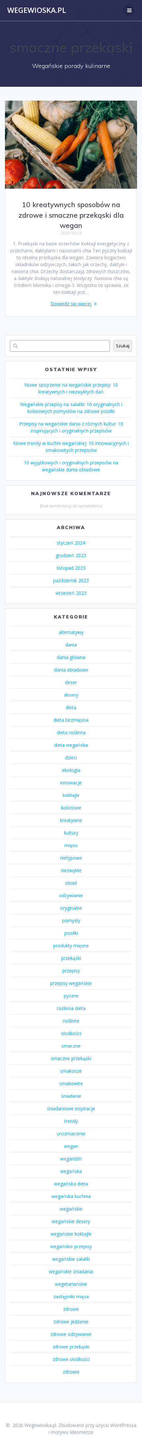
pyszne (71, 996)
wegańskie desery (71, 1221)
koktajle (71, 795)
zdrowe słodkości (71, 1359)
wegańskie (71, 1209)
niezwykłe (71, 870)
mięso (71, 845)
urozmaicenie (71, 1133)
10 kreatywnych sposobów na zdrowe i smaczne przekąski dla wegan (71, 215)
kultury (71, 833)
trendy (71, 1121)
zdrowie (71, 1372)
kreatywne (71, 820)
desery (71, 695)
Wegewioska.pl (36, 10)
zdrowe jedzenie (71, 1321)
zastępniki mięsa (71, 1296)
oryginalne (71, 908)
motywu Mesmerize (72, 1432)
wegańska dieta (71, 1184)
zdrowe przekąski (71, 1347)
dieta (71, 707)
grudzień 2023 (71, 555)
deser (71, 682)
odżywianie (71, 895)
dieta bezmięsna (71, 720)
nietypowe (71, 858)
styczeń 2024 (71, 543)
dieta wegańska (71, 745)
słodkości (71, 1033)
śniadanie (71, 1096)
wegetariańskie (71, 1284)
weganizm (71, 1158)
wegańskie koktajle (71, 1234)
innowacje (71, 782)
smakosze (71, 1071)
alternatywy (71, 632)
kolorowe (71, 808)
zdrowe (71, 1309)
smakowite (71, 1083)
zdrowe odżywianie (71, 1334)
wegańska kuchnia (71, 1196)
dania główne (71, 657)
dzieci (71, 757)
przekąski (71, 958)
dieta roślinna (71, 732)
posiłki (71, 933)
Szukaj (122, 346)
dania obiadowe (71, 670)
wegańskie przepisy (71, 1246)
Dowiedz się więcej (71, 303)
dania (71, 645)
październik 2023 (71, 580)
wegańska (71, 1171)
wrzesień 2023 (71, 593)
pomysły (71, 920)
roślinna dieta (71, 1008)
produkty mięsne (71, 945)
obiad (71, 883)
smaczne (71, 1046)
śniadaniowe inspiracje (71, 1108)
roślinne (71, 1021)
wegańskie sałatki (71, 1259)
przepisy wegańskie (71, 983)
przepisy (71, 970)
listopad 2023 (71, 568)
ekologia (71, 770)
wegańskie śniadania (71, 1271)
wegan (71, 1146)
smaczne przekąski (71, 1058)
